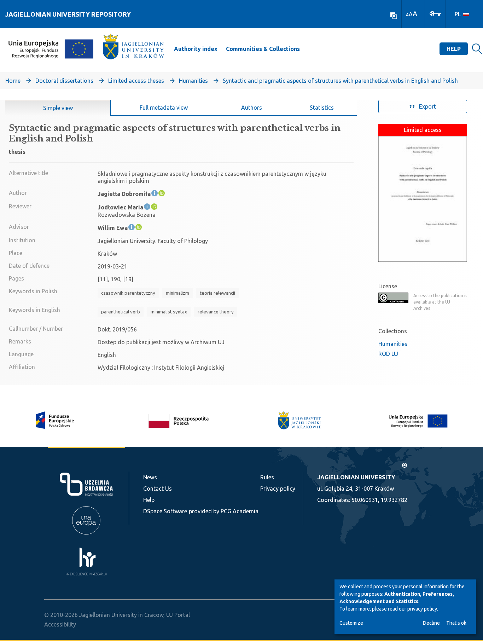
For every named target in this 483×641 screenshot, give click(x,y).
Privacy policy (277, 488)
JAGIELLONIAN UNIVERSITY (356, 477)
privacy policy (422, 609)
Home (13, 80)
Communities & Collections (263, 49)
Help (454, 49)
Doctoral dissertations (64, 80)
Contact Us (157, 488)
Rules (267, 477)
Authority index (195, 49)
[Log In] (435, 13)
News (150, 477)
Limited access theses (136, 80)
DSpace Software (165, 511)
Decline (431, 623)
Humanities (193, 80)
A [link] (407, 14)
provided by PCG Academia (223, 511)
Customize (351, 623)
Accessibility (60, 624)
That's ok (456, 623)
